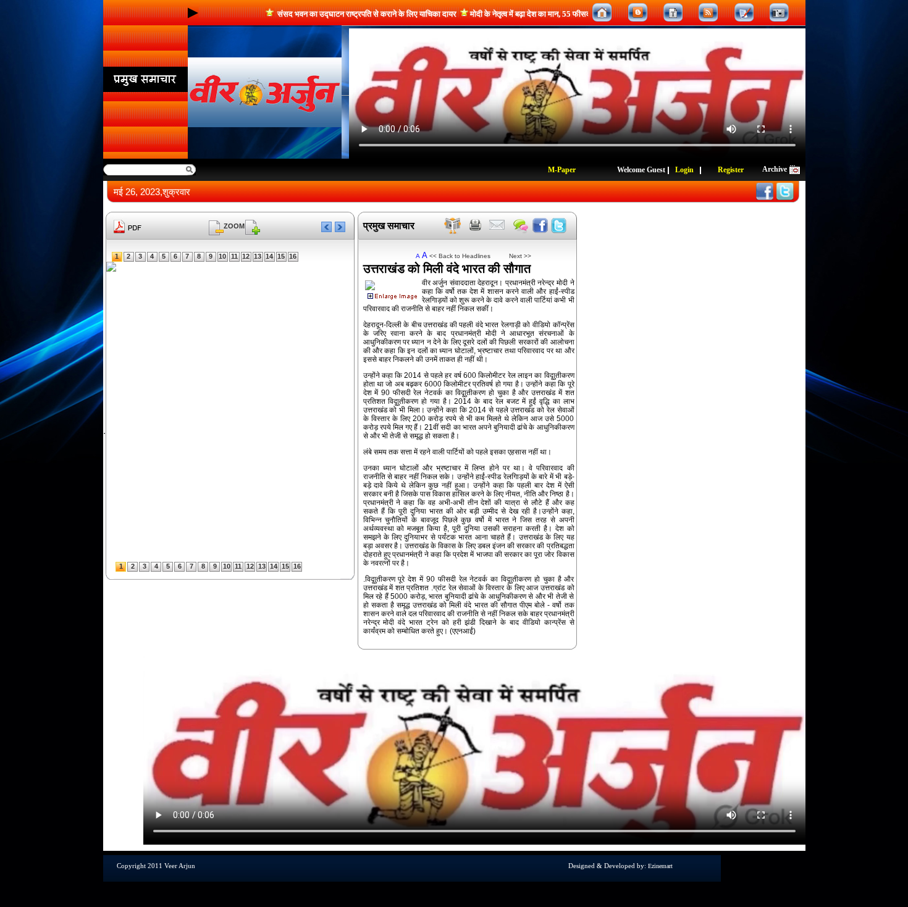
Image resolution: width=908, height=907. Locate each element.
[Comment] (521, 226)
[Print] (475, 226)
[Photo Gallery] (779, 12)
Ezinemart (660, 866)
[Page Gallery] (673, 12)
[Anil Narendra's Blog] (637, 12)
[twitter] (558, 225)
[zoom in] (252, 226)
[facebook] (540, 225)
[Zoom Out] (216, 226)
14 (269, 256)
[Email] (497, 226)
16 (292, 256)
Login (684, 169)
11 (234, 256)
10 (222, 256)
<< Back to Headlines (459, 256)
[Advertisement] (40, 204)
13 (257, 256)
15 (281, 256)
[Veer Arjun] (265, 92)
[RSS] (708, 12)
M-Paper (562, 169)
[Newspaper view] (452, 226)
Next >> (515, 256)
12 (246, 256)
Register (731, 169)
